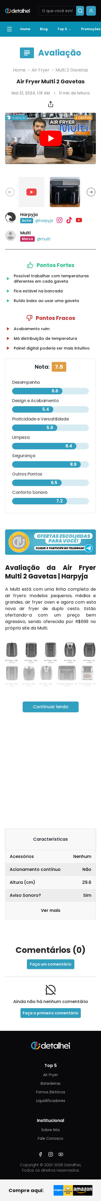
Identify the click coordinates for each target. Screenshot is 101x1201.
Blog (44, 29)
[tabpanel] (50, 884)
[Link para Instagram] (50, 1154)
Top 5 (62, 29)
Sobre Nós (50, 1129)
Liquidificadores (50, 1100)
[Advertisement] (50, 770)
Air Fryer (41, 70)
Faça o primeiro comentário (50, 1013)
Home (25, 29)
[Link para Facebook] (40, 1154)
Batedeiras (51, 1083)
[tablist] (50, 839)
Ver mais (50, 910)
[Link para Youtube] (60, 1154)
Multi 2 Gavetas (71, 70)
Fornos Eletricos (50, 1092)
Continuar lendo (50, 707)
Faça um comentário (50, 964)
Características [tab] (50, 839)
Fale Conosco (50, 1138)
